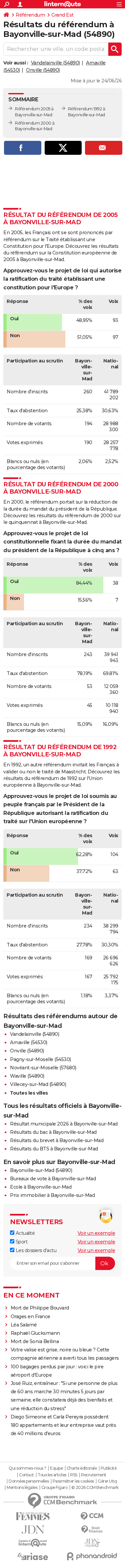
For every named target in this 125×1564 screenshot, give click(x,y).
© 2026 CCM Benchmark (95, 1487)
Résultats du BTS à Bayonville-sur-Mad (54, 1149)
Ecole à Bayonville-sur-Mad (40, 1187)
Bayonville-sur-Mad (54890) (41, 1170)
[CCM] (92, 1516)
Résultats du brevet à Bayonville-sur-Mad (56, 1140)
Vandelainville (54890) (55, 63)
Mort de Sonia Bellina (35, 1341)
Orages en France (30, 1317)
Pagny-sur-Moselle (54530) (40, 1059)
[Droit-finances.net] (92, 1529)
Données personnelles (29, 1481)
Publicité (109, 1468)
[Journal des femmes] (33, 1516)
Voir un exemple (96, 1233)
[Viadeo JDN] (92, 1543)
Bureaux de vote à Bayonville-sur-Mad (53, 1179)
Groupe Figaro (54, 1487)
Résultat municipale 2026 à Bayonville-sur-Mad (64, 1124)
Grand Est (62, 15)
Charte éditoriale (82, 1468)
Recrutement (93, 1475)
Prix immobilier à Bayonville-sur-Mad (52, 1195)
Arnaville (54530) (28, 1042)
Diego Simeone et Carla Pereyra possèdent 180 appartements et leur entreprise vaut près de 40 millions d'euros (63, 1425)
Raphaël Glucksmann (35, 1333)
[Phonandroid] (92, 1556)
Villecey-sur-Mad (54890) (38, 1084)
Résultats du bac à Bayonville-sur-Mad (53, 1132)
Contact (26, 1475)
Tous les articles (52, 1475)
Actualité (24, 1233)
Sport (20, 1242)
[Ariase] (33, 1556)
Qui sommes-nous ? (27, 1468)
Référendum (30, 15)
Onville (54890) (43, 70)
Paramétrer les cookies (73, 1481)
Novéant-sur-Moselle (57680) (43, 1068)
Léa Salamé (24, 1325)
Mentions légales (22, 1487)
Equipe (56, 1468)
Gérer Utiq (107, 1481)
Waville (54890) (27, 1076)
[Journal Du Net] (33, 1529)
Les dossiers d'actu (35, 1250)
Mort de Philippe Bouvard (40, 1308)
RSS (73, 1475)
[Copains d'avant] (33, 1543)
